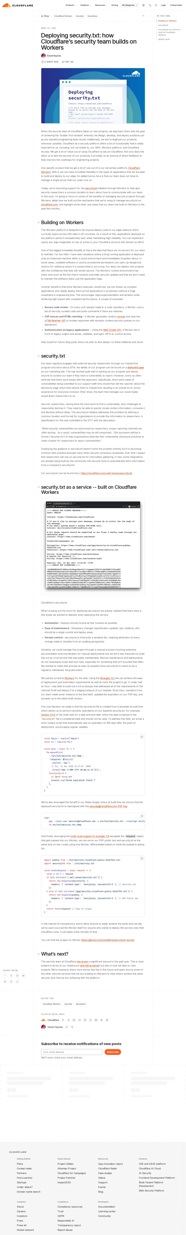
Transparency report (69, 1225)
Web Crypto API (112, 329)
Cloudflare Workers (63, 16)
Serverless (92, 16)
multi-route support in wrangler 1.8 (89, 836)
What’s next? (164, 39)
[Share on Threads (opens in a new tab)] (11, 982)
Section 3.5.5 (48, 714)
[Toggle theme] (150, 5)
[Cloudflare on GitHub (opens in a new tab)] (90, 1020)
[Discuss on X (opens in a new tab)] (11, 975)
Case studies (105, 1173)
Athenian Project (67, 1168)
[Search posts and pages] (156, 5)
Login (163, 5)
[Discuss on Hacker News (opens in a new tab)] (5, 975)
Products (70, 5)
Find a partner (25, 1177)
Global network (25, 1229)
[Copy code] (142, 737)
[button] (93, 546)
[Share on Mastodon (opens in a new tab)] (5, 982)
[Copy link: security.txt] (39, 356)
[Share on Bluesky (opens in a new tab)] (23, 975)
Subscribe (113, 1052)
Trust (60, 1211)
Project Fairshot (66, 1177)
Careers (21, 1211)
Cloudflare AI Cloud (150, 1168)
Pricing (115, 5)
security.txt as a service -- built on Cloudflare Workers (170, 32)
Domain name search (28, 1191)
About (20, 1206)
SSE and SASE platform (152, 1163)
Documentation (106, 1206)
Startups (21, 1182)
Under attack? (25, 1187)
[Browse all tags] (143, 15)
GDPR (61, 1216)
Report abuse (65, 1229)
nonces (121, 316)
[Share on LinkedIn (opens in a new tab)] (17, 975)
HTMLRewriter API (55, 320)
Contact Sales (176, 5)
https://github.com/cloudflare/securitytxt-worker (108, 940)
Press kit (21, 1225)
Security (80, 16)
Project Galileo (66, 1163)
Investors (22, 1216)
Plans (20, 1163)
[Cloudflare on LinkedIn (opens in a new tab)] (74, 1020)
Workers (69, 678)
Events (102, 1187)
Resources (100, 5)
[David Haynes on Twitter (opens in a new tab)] (72, 1027)
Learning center (107, 1211)
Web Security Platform (151, 1190)
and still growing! (89, 965)
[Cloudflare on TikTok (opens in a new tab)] (107, 1020)
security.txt (91, 188)
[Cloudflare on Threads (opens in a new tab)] (101, 1020)
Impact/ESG (64, 1182)
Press (20, 1220)
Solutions (85, 5)
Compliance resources (70, 1206)
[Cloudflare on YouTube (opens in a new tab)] (79, 1020)
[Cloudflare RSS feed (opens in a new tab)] (63, 1020)
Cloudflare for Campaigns (72, 1173)
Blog (100, 1191)
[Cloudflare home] (18, 5)
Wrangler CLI (107, 678)
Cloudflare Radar (107, 1168)
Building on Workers (167, 21)
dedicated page (135, 367)
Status (101, 1177)
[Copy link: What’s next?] (39, 954)
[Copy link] (17, 982)
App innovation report (110, 1163)
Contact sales (24, 1168)
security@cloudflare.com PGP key (108, 806)
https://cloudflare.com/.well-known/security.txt (106, 473)
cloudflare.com (49, 204)
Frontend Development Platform (157, 1177)
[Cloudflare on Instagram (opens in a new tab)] (85, 1020)
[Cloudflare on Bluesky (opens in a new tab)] (96, 1020)
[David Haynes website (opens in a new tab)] (67, 1027)
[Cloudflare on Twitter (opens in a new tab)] (68, 1020)
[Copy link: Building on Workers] (39, 222)
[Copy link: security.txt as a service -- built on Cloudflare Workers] (39, 487)
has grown (82, 961)
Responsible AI (66, 1220)
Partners (21, 1173)
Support (102, 1182)
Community (104, 1216)
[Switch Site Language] (143, 5)
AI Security (145, 1173)
